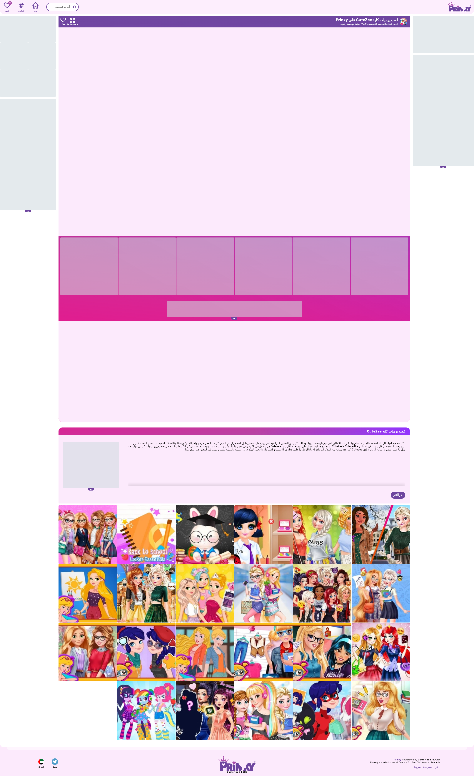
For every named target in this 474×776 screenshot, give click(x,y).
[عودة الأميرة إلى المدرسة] (381, 710)
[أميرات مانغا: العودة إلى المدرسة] (381, 652)
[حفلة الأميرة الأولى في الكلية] (322, 534)
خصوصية (428, 767)
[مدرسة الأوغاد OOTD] (205, 710)
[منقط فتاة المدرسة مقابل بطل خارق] (146, 652)
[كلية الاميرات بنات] (205, 652)
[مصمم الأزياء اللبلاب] (88, 652)
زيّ (358, 24)
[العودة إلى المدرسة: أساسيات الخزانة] (146, 534)
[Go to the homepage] (461, 7)
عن (436, 767)
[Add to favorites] (63, 22)
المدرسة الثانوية (378, 24)
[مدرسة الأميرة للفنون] (88, 593)
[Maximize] (72, 22)
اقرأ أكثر (398, 495)
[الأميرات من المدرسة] (322, 652)
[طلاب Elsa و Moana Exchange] (381, 534)
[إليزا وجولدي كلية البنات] (263, 593)
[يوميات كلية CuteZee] (263, 652)
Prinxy (397, 759)
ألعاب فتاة (393, 24)
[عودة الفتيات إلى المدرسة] (146, 710)
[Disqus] (234, 371)
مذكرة (365, 24)
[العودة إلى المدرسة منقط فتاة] (263, 534)
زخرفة (343, 24)
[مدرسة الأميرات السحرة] (146, 593)
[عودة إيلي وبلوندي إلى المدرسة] (381, 593)
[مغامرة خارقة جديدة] (322, 710)
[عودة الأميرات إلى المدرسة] (263, 710)
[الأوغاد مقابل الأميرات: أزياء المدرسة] (322, 593)
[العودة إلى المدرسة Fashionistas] (88, 534)
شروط (417, 767)
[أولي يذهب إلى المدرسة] (205, 534)
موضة (351, 24)
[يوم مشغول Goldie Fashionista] (205, 593)
